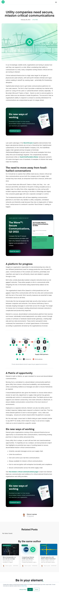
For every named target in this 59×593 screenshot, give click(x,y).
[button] (56, 2)
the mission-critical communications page (23, 472)
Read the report (15, 251)
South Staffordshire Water (29, 157)
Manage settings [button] (23, 589)
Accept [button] (30, 589)
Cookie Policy (24, 585)
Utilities (35, 19)
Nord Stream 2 (29, 143)
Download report (15, 131)
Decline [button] (36, 589)
